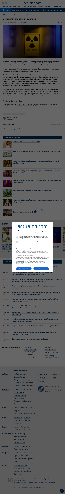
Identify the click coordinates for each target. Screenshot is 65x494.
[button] (32, 246)
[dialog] (32, 247)
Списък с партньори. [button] (28, 255)
